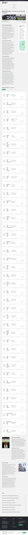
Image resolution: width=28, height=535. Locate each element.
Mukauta (18, 532)
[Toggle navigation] (25, 2)
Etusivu (14, 4)
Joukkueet (14, 5)
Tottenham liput (15, 441)
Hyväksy (24, 532)
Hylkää (21, 532)
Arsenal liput (19, 441)
